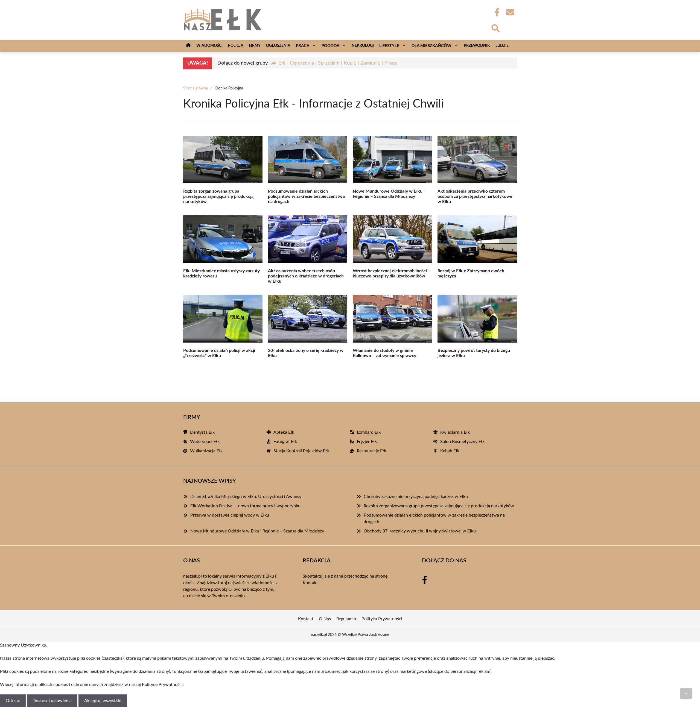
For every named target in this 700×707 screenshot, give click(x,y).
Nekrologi (363, 46)
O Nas (325, 619)
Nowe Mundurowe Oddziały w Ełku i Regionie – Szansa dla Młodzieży (257, 531)
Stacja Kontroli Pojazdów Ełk (301, 451)
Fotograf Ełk (285, 441)
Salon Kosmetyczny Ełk (462, 441)
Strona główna (195, 88)
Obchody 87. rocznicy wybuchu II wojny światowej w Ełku (420, 531)
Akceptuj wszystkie (102, 701)
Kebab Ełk (449, 451)
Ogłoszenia (278, 46)
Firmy (255, 46)
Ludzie (502, 46)
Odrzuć (13, 701)
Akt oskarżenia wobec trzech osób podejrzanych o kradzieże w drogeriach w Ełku (306, 276)
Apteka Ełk (283, 432)
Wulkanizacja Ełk (206, 451)
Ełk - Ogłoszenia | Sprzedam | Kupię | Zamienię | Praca (337, 63)
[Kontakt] (510, 12)
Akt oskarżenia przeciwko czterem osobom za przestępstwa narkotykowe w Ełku (475, 196)
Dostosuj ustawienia (52, 701)
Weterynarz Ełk (205, 441)
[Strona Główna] (188, 46)
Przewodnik (477, 46)
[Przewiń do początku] (686, 693)
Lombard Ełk (369, 432)
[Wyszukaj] (495, 27)
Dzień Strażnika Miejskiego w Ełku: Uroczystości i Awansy (245, 496)
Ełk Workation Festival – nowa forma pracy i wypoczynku (245, 506)
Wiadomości (209, 46)
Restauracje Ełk (371, 451)
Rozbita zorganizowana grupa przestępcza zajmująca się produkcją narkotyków (218, 196)
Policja (235, 46)
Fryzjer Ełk (367, 441)
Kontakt (310, 583)
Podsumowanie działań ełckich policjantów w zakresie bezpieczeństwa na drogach (306, 196)
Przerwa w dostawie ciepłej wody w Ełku (229, 515)
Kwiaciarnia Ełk (455, 432)
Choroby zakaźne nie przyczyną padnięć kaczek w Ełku (416, 496)
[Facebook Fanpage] (495, 12)
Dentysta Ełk (202, 432)
